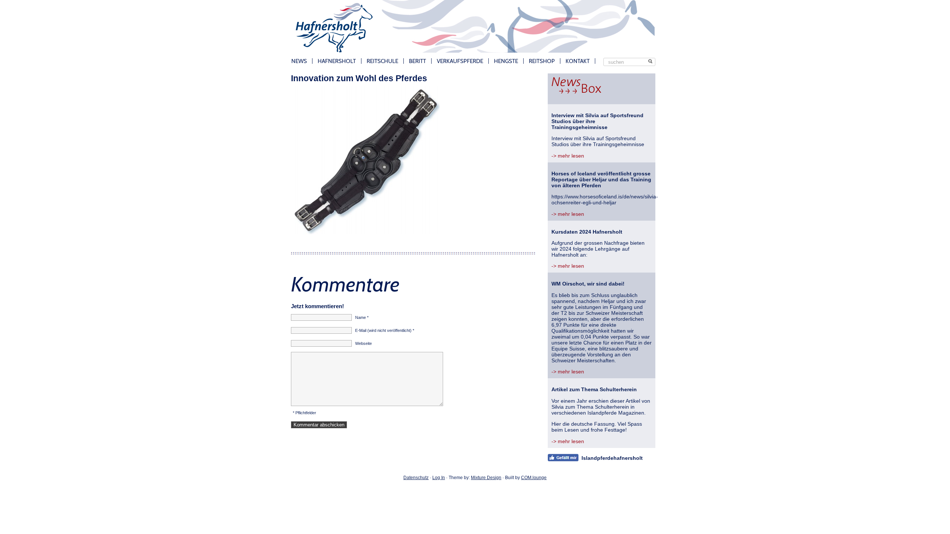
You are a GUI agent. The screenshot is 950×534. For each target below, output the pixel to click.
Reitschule (382, 61)
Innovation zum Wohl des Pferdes (359, 78)
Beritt (417, 61)
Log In (438, 477)
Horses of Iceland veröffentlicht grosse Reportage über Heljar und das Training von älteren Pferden (601, 179)
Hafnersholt (337, 61)
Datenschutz (416, 477)
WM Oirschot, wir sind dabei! (588, 284)
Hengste (506, 61)
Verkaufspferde (460, 61)
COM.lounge (534, 477)
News (299, 61)
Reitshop (542, 61)
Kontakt (578, 61)
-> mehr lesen (567, 156)
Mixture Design (486, 477)
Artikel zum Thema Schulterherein (594, 389)
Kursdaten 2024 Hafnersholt (586, 232)
